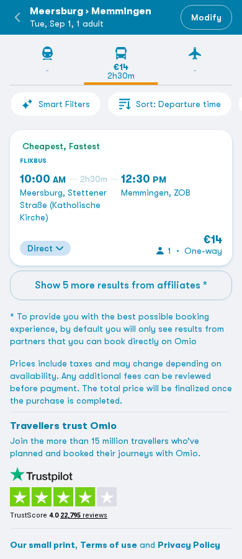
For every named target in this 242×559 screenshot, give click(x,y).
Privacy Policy (189, 545)
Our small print (42, 545)
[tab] (47, 65)
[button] (17, 17)
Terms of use (108, 545)
